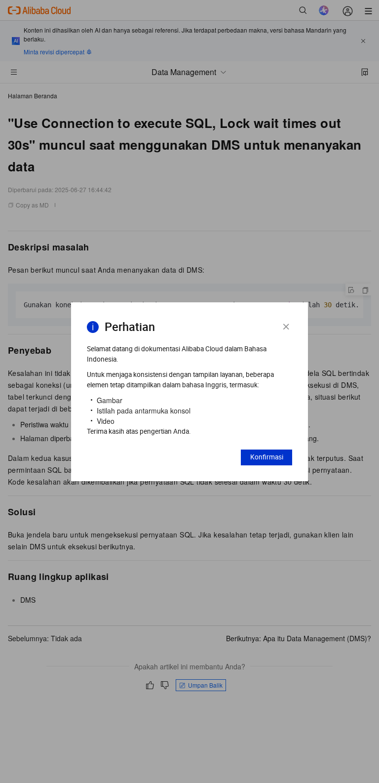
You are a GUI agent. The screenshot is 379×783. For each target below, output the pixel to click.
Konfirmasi (266, 457)
